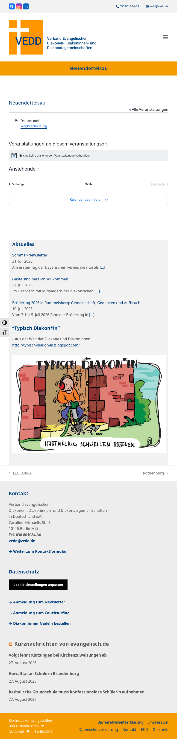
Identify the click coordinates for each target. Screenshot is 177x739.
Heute (88, 183)
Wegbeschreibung (34, 126)
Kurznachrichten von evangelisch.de (61, 643)
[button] (165, 37)
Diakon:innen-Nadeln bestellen (42, 623)
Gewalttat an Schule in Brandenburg (44, 673)
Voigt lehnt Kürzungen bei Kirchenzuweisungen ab (58, 655)
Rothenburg (153, 473)
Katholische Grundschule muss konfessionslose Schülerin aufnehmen (77, 692)
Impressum (158, 722)
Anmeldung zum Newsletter (39, 602)
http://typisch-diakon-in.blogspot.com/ (46, 345)
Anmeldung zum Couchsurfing (41, 612)
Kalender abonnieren (86, 199)
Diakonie (160, 729)
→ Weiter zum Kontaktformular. (38, 551)
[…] (102, 267)
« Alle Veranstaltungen (148, 109)
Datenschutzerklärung (98, 729)
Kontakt (129, 729)
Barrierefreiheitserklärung (120, 722)
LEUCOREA (20, 473)
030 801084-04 (129, 6)
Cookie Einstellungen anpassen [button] (38, 584)
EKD (144, 729)
